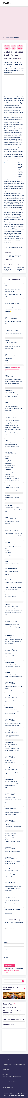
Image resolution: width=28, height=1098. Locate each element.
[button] (8, 259)
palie (6, 285)
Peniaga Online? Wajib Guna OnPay (13, 1016)
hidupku (20, 45)
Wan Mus (7, 3)
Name (6, 942)
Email (6, 950)
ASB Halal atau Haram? (9, 1007)
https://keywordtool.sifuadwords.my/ (11, 1076)
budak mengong (9, 595)
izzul (6, 561)
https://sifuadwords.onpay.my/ (17, 1064)
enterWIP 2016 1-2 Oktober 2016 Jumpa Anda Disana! (12, 1023)
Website (6, 957)
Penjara (20, 48)
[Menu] (25, 3)
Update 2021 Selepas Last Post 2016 (13, 1019)
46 (22, 58)
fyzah (7, 896)
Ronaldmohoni (9, 620)
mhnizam (7, 604)
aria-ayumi (8, 302)
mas (6, 402)
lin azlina (7, 672)
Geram (13, 45)
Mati (13, 48)
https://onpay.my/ (8, 1087)
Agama (7, 45)
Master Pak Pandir (10, 793)
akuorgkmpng (9, 649)
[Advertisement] (14, 22)
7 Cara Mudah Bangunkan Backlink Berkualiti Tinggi (12, 1011)
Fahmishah (8, 329)
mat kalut (8, 847)
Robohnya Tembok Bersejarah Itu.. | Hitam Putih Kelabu (12, 369)
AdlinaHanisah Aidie (10, 485)
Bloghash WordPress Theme (16, 1095)
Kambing (7, 48)
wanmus (8, 253)
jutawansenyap (9, 662)
